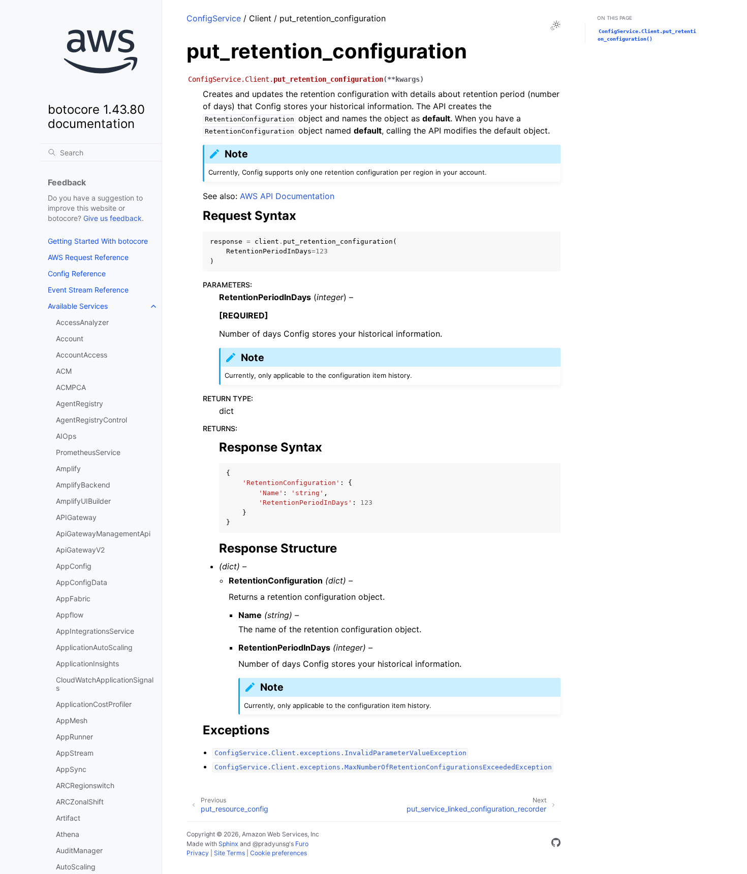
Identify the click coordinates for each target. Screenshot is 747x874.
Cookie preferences (278, 853)
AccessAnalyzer (82, 322)
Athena (67, 834)
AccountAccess (81, 354)
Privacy (197, 853)
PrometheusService (88, 452)
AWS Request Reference (88, 257)
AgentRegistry (79, 403)
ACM (64, 371)
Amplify (68, 468)
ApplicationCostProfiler (94, 704)
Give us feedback (112, 218)
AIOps (66, 436)
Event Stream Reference (88, 289)
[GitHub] (556, 844)
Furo (301, 844)
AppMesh (71, 720)
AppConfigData (81, 582)
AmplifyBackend (83, 484)
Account (69, 338)
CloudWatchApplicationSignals (104, 683)
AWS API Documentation (287, 196)
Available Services (78, 306)
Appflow (69, 614)
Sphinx (228, 844)
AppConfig (73, 566)
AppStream (75, 753)
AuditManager (79, 850)
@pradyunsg (271, 844)
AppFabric (73, 598)
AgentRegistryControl (91, 419)
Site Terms (229, 853)
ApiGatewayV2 (80, 549)
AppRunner (74, 736)
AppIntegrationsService (95, 631)
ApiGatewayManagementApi (103, 533)
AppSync (71, 769)
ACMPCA (71, 387)
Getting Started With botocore (98, 241)
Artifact (68, 818)
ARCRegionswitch (85, 785)
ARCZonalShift (80, 801)
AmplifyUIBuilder (83, 501)
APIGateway (76, 517)
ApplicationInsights (87, 663)
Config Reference (77, 273)
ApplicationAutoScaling (94, 647)
